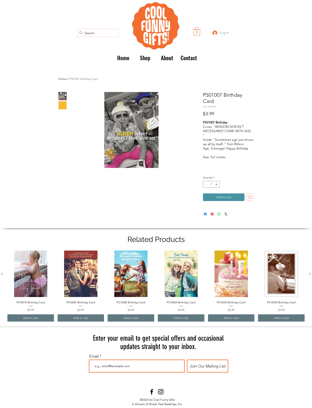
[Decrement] (205, 184)
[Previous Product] (2, 274)
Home (62, 79)
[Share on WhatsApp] (219, 214)
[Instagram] (160, 391)
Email (94, 356)
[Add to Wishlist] (250, 197)
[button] (196, 31)
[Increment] (216, 184)
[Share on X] (226, 214)
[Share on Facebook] (205, 214)
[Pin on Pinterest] (212, 214)
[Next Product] (310, 274)
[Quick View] (30, 274)
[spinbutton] (211, 184)
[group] (156, 286)
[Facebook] (151, 391)
